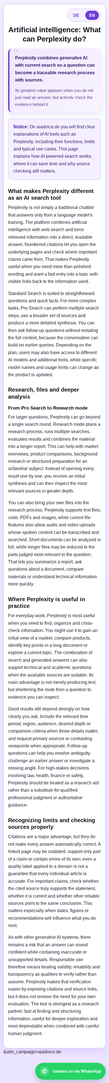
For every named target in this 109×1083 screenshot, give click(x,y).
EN (92, 15)
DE (76, 15)
